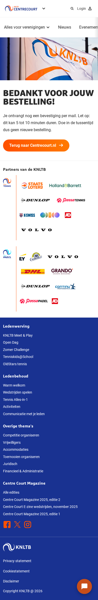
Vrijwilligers (12, 442)
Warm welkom (14, 385)
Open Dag (10, 342)
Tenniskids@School (18, 357)
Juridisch (10, 464)
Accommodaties (15, 449)
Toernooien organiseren (21, 457)
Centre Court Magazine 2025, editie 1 (31, 514)
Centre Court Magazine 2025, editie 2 (31, 500)
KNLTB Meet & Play (18, 335)
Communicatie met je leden (24, 414)
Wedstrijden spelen (17, 392)
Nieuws (64, 27)
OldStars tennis (15, 364)
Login (81, 9)
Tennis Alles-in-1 (15, 400)
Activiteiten (11, 407)
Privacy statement (17, 561)
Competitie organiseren (21, 435)
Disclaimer (11, 581)
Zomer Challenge (16, 350)
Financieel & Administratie (23, 471)
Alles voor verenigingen (24, 27)
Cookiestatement (16, 571)
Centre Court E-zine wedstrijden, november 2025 (40, 507)
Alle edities (11, 492)
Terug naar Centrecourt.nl (32, 145)
